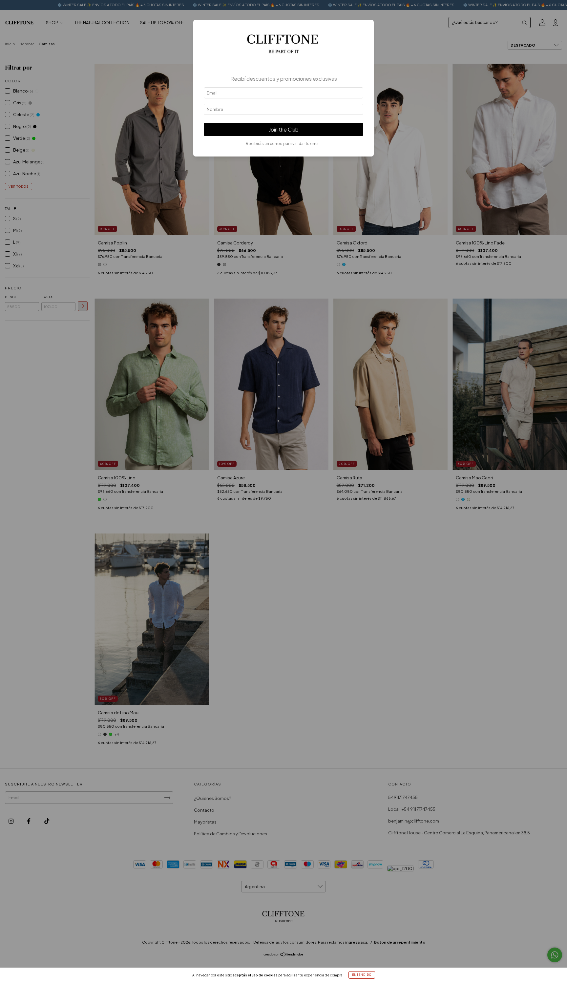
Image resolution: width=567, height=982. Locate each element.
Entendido (361, 974)
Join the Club (284, 129)
